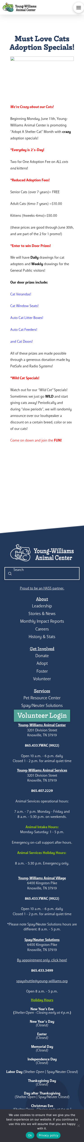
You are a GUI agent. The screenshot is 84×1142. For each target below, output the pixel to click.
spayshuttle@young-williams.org (42, 981)
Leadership (42, 606)
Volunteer (42, 679)
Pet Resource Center (42, 698)
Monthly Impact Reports (42, 621)
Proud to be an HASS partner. (42, 588)
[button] (78, 7)
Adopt (42, 663)
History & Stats (42, 636)
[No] (78, 1125)
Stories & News (42, 613)
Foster (42, 671)
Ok (30, 1135)
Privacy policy (48, 1135)
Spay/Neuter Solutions (42, 705)
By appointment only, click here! (42, 960)
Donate (42, 656)
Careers (42, 629)
